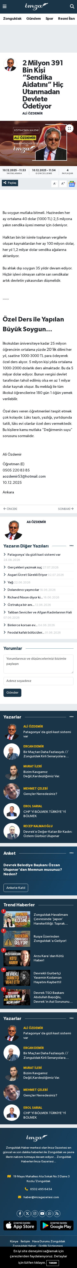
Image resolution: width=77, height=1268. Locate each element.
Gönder (12, 692)
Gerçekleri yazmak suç (25, 567)
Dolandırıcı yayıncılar (24, 590)
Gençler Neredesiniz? (40, 794)
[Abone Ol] (71, 184)
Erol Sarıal (32, 806)
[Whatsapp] (49, 1213)
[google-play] (57, 1226)
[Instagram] (34, 1213)
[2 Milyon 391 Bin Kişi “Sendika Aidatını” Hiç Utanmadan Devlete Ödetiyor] (38, 143)
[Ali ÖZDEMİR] (10, 64)
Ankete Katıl (15, 888)
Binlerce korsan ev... (23, 625)
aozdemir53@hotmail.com (24, 476)
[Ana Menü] (5, 6)
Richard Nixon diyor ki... (26, 597)
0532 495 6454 (41, 1189)
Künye (14, 1241)
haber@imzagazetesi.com (41, 1197)
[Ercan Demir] (11, 751)
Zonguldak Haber (24, 1245)
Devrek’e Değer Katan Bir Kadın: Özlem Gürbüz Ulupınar (47, 834)
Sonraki (64, 508)
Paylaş (12, 182)
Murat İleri (32, 766)
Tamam (53, 1263)
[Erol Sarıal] (11, 811)
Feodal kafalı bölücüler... (26, 632)
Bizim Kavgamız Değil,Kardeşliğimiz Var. (41, 774)
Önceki (11, 508)
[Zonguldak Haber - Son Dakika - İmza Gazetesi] (38, 7)
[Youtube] (42, 1213)
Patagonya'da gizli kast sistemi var (34, 555)
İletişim (25, 1241)
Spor (49, 19)
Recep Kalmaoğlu (38, 826)
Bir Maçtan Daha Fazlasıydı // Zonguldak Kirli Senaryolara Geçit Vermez (45, 754)
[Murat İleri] (11, 771)
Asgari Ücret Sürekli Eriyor (28, 575)
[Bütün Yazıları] (72, 546)
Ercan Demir (33, 746)
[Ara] (72, 6)
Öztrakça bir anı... (21, 605)
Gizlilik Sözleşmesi (51, 1245)
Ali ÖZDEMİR (32, 113)
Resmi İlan (66, 19)
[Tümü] (72, 717)
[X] (27, 1213)
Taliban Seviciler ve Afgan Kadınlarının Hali (40, 612)
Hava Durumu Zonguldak (48, 1241)
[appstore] (20, 1226)
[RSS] (57, 1213)
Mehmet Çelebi (35, 788)
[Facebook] (20, 1213)
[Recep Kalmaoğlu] (11, 831)
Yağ (11, 582)
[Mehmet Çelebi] (11, 791)
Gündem (33, 19)
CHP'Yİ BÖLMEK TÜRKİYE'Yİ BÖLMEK (44, 814)
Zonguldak (12, 19)
